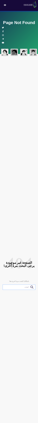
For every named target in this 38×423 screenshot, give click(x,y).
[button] (5, 5)
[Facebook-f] (3, 31)
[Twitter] (3, 27)
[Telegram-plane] (3, 39)
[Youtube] (3, 43)
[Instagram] (3, 35)
